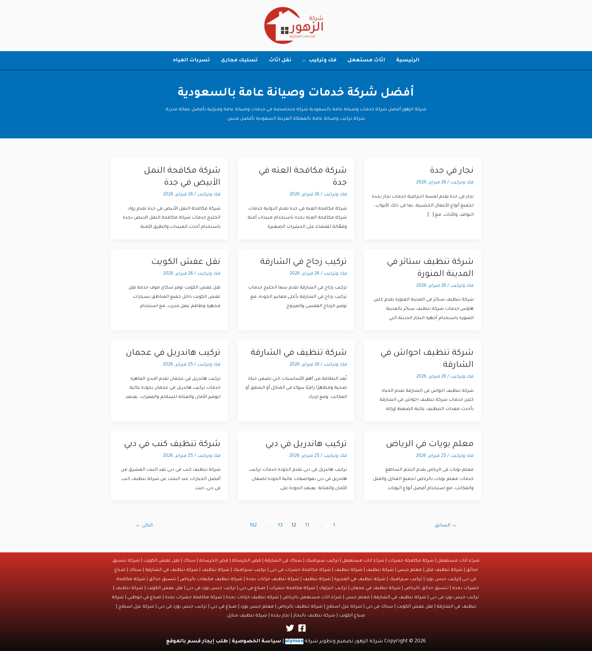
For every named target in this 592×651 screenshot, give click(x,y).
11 (307, 525)
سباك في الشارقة (283, 561)
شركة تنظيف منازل (247, 615)
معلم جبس (409, 570)
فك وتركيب (322, 60)
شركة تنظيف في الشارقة (299, 353)
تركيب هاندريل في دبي (306, 444)
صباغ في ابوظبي (144, 597)
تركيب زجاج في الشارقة (303, 262)
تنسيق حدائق (162, 579)
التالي (144, 525)
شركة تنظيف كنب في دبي (172, 444)
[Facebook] (302, 628)
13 (280, 525)
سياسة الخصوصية (256, 641)
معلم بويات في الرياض (430, 444)
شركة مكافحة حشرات (411, 561)
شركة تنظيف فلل (444, 570)
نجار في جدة (452, 171)
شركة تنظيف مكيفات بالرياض (211, 579)
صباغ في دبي (252, 588)
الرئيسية (407, 60)
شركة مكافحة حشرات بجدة (193, 597)
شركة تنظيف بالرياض (300, 606)
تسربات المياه (191, 60)
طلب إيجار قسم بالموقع (197, 641)
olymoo (294, 641)
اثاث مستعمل (366, 60)
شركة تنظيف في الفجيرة (359, 579)
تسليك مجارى (239, 60)
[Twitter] (290, 628)
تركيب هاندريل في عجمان (173, 353)
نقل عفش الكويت (185, 262)
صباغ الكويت (352, 615)
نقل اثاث (280, 60)
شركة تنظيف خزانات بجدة (272, 579)
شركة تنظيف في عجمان (376, 588)
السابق (446, 525)
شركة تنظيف (380, 570)
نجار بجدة (280, 615)
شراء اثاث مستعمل (458, 561)
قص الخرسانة (246, 561)
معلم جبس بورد (257, 606)
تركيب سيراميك (322, 561)
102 (253, 525)
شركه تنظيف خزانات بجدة (252, 597)
